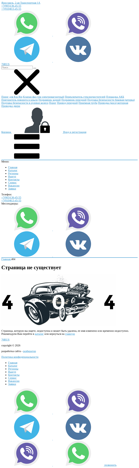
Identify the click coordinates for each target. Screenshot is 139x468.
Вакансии (13, 185)
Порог (52, 102)
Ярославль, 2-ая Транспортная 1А (20, 2)
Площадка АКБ (115, 96)
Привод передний (67, 102)
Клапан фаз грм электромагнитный (43, 96)
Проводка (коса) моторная (113, 102)
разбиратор (29, 351)
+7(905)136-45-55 (11, 5)
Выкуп (12, 176)
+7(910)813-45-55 (11, 8)
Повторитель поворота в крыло (19, 99)
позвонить (110, 465)
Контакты (13, 179)
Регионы (13, 173)
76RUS (5, 339)
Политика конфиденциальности (19, 356)
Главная (12, 167)
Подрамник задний (49, 99)
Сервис (12, 182)
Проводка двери (10, 106)
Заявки (12, 188)
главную (70, 333)
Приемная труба (87, 102)
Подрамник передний (74, 99)
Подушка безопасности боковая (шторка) (111, 99)
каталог (39, 333)
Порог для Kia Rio (11, 96)
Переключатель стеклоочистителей (85, 96)
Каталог (12, 170)
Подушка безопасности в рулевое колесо (24, 102)
